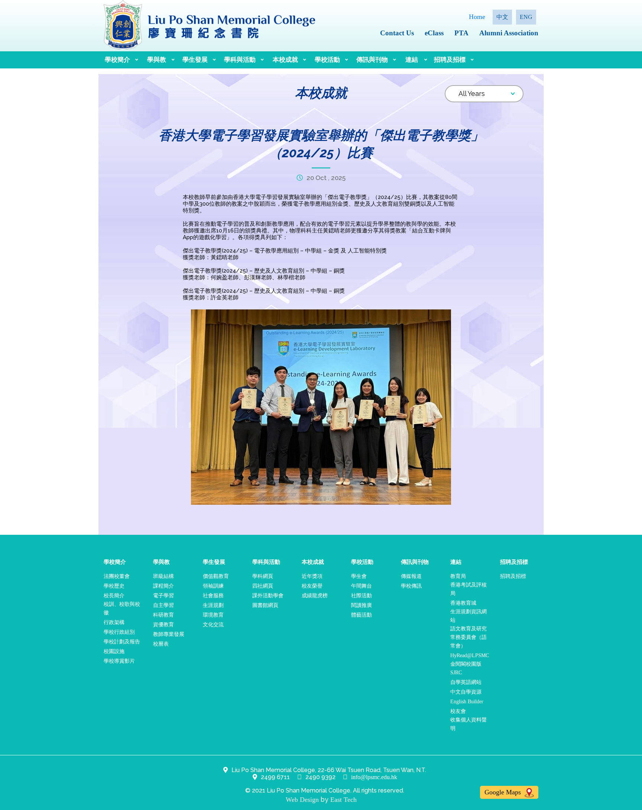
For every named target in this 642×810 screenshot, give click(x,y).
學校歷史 (114, 586)
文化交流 (213, 624)
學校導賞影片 (119, 661)
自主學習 (163, 605)
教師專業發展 (168, 634)
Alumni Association (508, 33)
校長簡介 (114, 595)
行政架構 (114, 622)
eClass (434, 33)
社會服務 (213, 595)
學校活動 (327, 59)
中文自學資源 (466, 692)
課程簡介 (163, 586)
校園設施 (114, 651)
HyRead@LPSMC (469, 655)
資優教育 (163, 624)
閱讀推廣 (361, 605)
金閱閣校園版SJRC (466, 668)
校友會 (458, 711)
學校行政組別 (119, 632)
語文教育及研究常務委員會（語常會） (468, 637)
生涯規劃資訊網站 (468, 616)
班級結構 (163, 576)
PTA (461, 33)
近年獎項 (312, 576)
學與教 (156, 59)
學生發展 (195, 59)
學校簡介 (117, 59)
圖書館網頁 (265, 605)
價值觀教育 (216, 576)
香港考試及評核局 (468, 589)
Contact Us (397, 33)
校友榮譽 (312, 586)
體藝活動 (361, 615)
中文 (502, 17)
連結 (411, 59)
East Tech (343, 799)
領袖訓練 (213, 586)
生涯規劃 (213, 605)
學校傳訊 (411, 586)
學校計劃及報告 (122, 642)
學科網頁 (262, 576)
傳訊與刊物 (372, 59)
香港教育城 (463, 603)
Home (477, 16)
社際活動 (361, 595)
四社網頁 (262, 586)
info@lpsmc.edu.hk (374, 777)
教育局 (458, 576)
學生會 (359, 576)
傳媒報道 (411, 576)
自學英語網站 (466, 682)
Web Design (302, 799)
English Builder (466, 701)
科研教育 (163, 615)
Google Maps (503, 792)
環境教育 (213, 615)
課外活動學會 (267, 595)
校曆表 (161, 644)
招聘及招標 (450, 59)
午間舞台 (361, 586)
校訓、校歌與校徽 (122, 608)
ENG (526, 17)
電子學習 (163, 595)
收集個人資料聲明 (468, 724)
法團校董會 (117, 576)
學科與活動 (240, 59)
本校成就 (285, 59)
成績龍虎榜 (315, 595)
